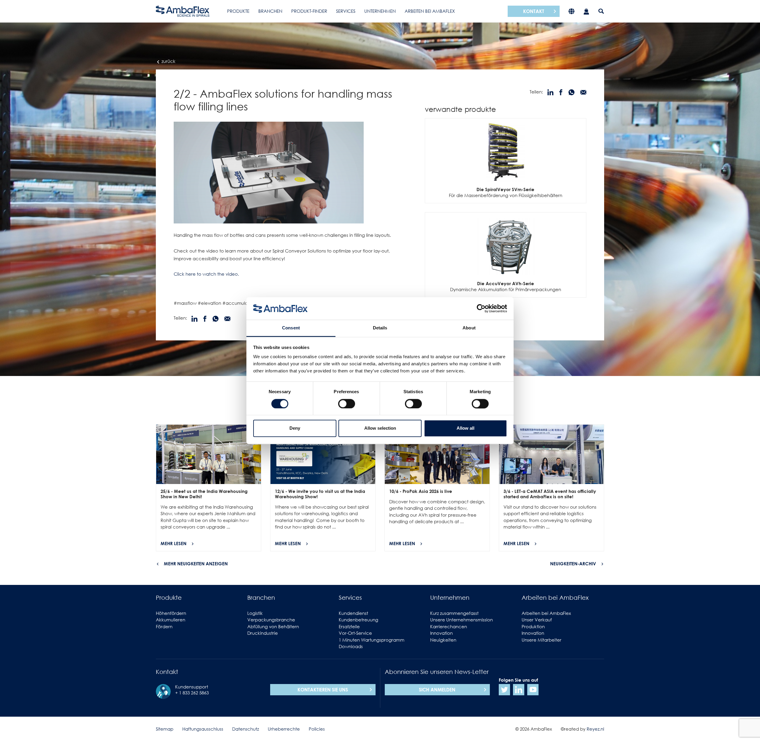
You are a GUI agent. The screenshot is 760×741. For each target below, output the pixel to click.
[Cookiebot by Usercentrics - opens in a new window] (481, 308)
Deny (294, 428)
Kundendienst (353, 613)
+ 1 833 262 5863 (192, 692)
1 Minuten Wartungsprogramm (371, 639)
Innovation (441, 633)
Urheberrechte (284, 729)
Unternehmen (380, 11)
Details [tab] (380, 328)
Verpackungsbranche (271, 619)
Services (345, 11)
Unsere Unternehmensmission (461, 619)
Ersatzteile (349, 626)
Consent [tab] (291, 328)
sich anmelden (437, 690)
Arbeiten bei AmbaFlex (430, 11)
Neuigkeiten (443, 639)
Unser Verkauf (537, 619)
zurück (167, 61)
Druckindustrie (262, 633)
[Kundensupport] (586, 11)
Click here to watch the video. (206, 274)
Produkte (238, 11)
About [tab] (469, 328)
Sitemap (164, 729)
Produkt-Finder (309, 11)
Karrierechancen (448, 626)
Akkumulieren (170, 619)
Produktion (533, 626)
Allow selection (380, 428)
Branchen (270, 11)
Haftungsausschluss (202, 729)
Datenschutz (245, 729)
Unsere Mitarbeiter (541, 639)
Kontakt (533, 11)
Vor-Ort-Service (355, 633)
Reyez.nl (595, 729)
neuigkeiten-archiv (573, 563)
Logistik (255, 613)
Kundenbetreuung (358, 619)
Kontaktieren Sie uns (322, 690)
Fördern (164, 626)
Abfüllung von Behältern (273, 626)
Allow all (465, 428)
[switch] (346, 403)
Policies (317, 729)
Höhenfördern (171, 613)
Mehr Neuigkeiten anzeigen (196, 563)
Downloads (351, 646)
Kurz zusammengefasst (454, 613)
